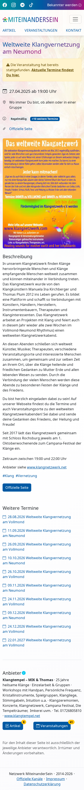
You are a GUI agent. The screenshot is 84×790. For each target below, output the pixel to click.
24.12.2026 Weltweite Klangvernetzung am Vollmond (37, 629)
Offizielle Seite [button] (16, 487)
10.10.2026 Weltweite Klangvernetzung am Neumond (37, 560)
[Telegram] (22, 5)
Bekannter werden (62, 5)
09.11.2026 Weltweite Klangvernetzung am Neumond (37, 588)
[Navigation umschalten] (75, 19)
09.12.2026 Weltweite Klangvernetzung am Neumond (37, 615)
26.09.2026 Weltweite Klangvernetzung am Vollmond (37, 547)
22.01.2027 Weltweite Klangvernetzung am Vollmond (37, 643)
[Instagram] (13, 5)
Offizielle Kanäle (30, 779)
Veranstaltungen (41, 30)
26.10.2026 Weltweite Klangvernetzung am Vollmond (37, 574)
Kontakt (73, 30)
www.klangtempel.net (22, 715)
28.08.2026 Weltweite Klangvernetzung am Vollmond (37, 519)
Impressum (55, 779)
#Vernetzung (26, 475)
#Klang (8, 475)
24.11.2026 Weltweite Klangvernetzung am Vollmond (37, 601)
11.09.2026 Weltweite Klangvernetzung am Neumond (37, 533)
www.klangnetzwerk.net (47, 467)
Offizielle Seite (20, 128)
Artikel (9, 30)
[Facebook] (5, 5)
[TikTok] (31, 5)
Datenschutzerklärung (42, 784)
